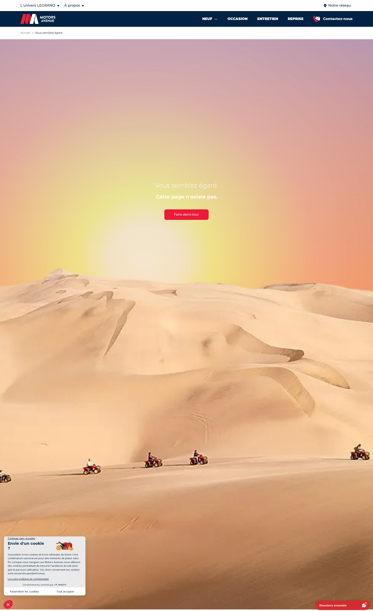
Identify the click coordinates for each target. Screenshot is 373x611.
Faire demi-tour (186, 214)
